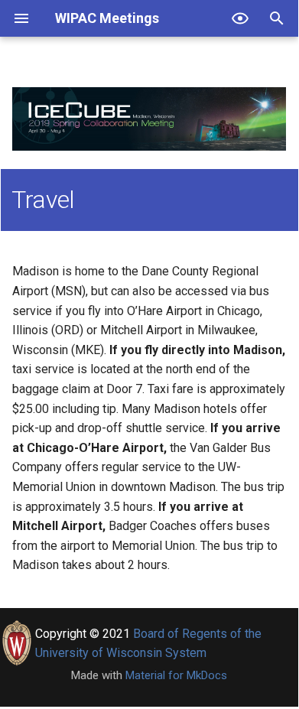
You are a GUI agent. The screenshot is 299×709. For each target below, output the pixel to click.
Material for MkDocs (176, 675)
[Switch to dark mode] (240, 18)
